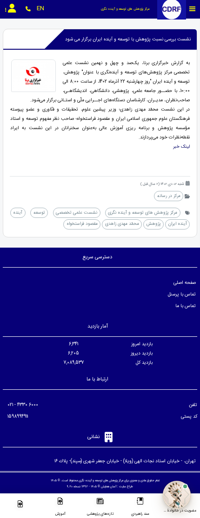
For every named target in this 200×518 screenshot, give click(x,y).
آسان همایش (108, 486)
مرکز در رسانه (168, 195)
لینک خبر (181, 146)
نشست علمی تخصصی (76, 212)
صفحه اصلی (184, 282)
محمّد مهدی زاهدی (122, 223)
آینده (17, 212)
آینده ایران (177, 223)
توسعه (39, 212)
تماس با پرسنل (182, 294)
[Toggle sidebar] (192, 9)
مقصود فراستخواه (82, 223)
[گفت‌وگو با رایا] (177, 495)
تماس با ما (185, 305)
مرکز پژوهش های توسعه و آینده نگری (142, 212)
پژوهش (154, 223)
